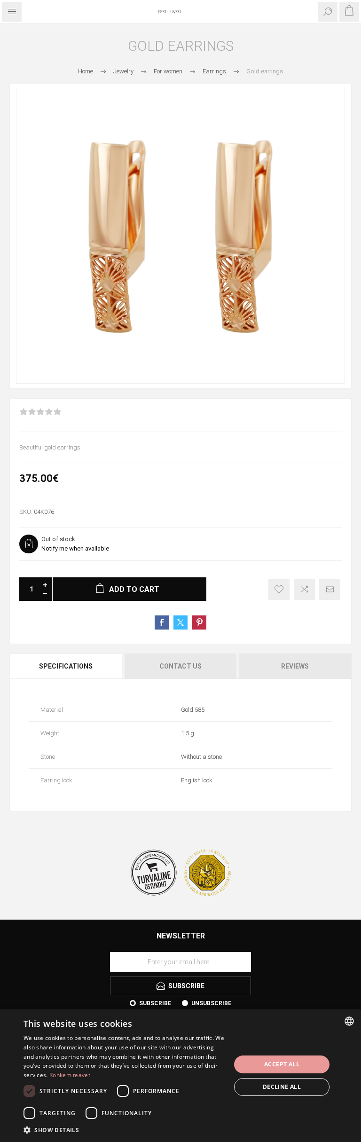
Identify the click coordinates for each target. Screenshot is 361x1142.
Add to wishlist (279, 589)
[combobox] (349, 1021)
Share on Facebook (162, 622)
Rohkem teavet (69, 1075)
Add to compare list (304, 589)
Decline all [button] (282, 1087)
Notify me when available (75, 548)
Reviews (295, 666)
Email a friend (329, 589)
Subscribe (155, 1003)
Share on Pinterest (199, 622)
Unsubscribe (211, 1003)
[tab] (66, 666)
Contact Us (180, 666)
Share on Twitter (180, 622)
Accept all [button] (281, 1064)
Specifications (66, 666)
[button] (124, 1129)
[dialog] (180, 1075)
